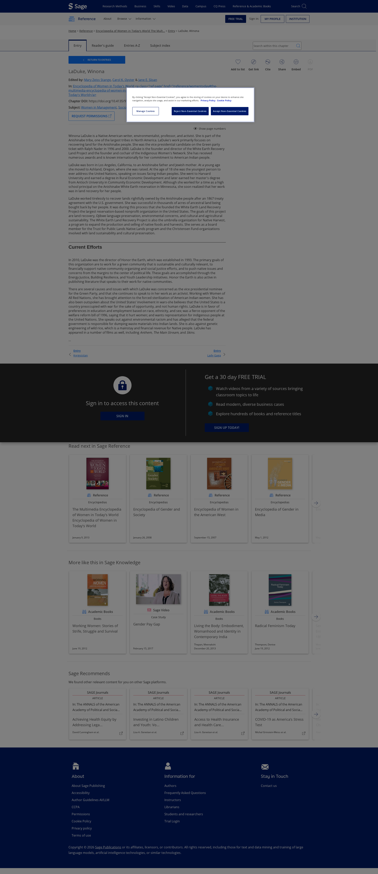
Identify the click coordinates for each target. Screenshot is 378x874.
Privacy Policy (208, 100)
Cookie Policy (224, 100)
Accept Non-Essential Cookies (229, 111)
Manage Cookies (145, 111)
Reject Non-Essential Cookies (190, 111)
